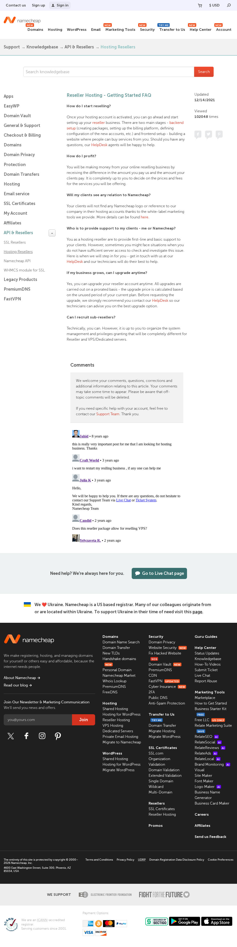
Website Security (167, 648)
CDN (153, 675)
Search (204, 72)
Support (12, 47)
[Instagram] (42, 736)
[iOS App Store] (216, 921)
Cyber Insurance (167, 687)
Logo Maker (207, 787)
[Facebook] (26, 736)
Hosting (55, 29)
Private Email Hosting (120, 737)
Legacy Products (20, 279)
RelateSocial (208, 742)
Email (96, 29)
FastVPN (12, 299)
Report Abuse (206, 681)
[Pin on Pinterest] (219, 134)
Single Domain (161, 781)
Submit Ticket (206, 670)
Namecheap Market (119, 675)
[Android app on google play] (184, 921)
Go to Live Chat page (163, 573)
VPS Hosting (113, 726)
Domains (35, 29)
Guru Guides (206, 636)
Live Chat (202, 675)
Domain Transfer (116, 648)
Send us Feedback (210, 836)
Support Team (107, 414)
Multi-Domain (160, 792)
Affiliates (12, 223)
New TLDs (111, 653)
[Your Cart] (200, 5)
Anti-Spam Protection (167, 703)
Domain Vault (17, 115)
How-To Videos (208, 664)
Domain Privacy (162, 642)
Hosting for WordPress (121, 714)
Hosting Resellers (117, 47)
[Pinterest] (58, 736)
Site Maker (203, 776)
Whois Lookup (114, 681)
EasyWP (11, 106)
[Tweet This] (208, 134)
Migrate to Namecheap (122, 742)
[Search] (229, 5)
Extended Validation (165, 776)
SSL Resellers (15, 242)
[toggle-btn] (52, 233)
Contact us (16, 5)
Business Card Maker (212, 803)
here (144, 217)
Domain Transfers (21, 174)
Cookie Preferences (220, 859)
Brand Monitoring (212, 764)
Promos (156, 825)
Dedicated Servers (118, 731)
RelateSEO (206, 737)
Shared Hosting (115, 709)
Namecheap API (17, 261)
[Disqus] (126, 486)
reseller (98, 123)
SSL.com (156, 753)
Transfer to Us (171, 29)
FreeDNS (110, 692)
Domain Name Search (121, 642)
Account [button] (223, 29)
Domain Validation (164, 770)
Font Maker (204, 781)
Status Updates (207, 653)
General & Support (22, 125)
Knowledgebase (42, 47)
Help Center (200, 29)
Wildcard (156, 787)
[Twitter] (11, 736)
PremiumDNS (17, 289)
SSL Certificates (19, 203)
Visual (199, 770)
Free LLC (209, 720)
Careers (202, 814)
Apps (8, 96)
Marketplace (205, 698)
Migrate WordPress (118, 770)
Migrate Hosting (162, 731)
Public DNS (158, 698)
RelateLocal (207, 759)
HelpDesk (99, 145)
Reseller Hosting (116, 720)
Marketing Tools (119, 29)
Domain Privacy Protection (19, 159)
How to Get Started (211, 703)
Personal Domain (117, 670)
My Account (15, 213)
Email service (16, 193)
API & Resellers (79, 47)
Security (147, 29)
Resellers (157, 803)
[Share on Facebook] (197, 134)
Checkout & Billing (22, 135)
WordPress (77, 29)
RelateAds (206, 753)
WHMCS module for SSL (24, 270)
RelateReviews (210, 748)
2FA (152, 692)
